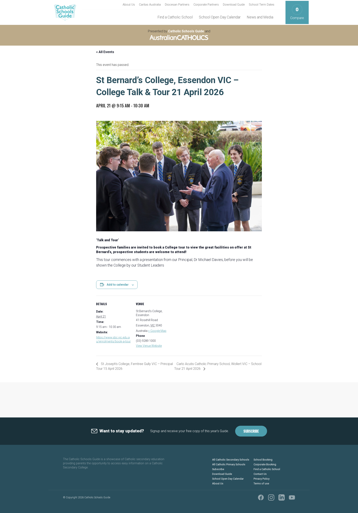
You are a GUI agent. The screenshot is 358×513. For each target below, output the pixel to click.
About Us (129, 4)
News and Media (260, 17)
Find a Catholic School (175, 17)
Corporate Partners (206, 4)
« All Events (105, 52)
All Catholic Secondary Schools (230, 459)
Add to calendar (118, 284)
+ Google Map (157, 330)
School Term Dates (261, 4)
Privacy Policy (262, 478)
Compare (297, 13)
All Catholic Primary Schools (228, 464)
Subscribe (251, 431)
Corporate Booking (265, 464)
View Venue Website (149, 345)
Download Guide (234, 4)
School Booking (263, 459)
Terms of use (261, 483)
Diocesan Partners (177, 4)
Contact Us (260, 473)
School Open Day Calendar (220, 17)
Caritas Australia (150, 4)
